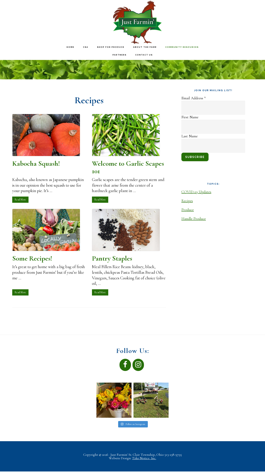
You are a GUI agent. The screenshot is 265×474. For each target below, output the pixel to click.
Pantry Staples (112, 258)
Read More (20, 199)
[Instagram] (138, 365)
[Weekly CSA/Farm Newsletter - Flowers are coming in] (114, 400)
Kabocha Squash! (36, 163)
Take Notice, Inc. (144, 458)
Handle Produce (193, 218)
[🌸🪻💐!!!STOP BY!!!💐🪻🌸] (151, 400)
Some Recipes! (32, 258)
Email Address (193, 98)
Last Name (189, 136)
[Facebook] (125, 365)
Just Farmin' (137, 22)
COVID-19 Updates (196, 192)
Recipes (187, 200)
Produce (187, 209)
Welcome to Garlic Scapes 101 (128, 167)
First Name (189, 117)
